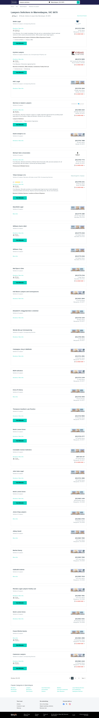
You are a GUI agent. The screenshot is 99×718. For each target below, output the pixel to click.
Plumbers (13, 687)
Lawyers (28, 687)
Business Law (27, 54)
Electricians (14, 689)
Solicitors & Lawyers (18, 23)
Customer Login (21, 706)
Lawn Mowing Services (78, 687)
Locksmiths (13, 691)
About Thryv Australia (27, 715)
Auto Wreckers (61, 691)
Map (15, 16)
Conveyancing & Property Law (38, 54)
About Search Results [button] (82, 15)
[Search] (78, 2)
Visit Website (20, 43)
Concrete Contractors (62, 689)
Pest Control (29, 691)
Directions (15, 28)
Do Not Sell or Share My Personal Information (59, 715)
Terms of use (45, 715)
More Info (21, 28)
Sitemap (19, 708)
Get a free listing (44, 704)
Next (83, 678)
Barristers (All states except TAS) (32, 177)
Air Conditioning (76, 689)
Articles (18, 704)
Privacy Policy (37, 715)
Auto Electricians (46, 687)
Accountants (45, 689)
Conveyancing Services (29, 23)
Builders (59, 687)
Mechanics (29, 689)
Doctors (43, 691)
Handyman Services (77, 691)
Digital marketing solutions (46, 706)
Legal (73, 715)
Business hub (43, 708)
